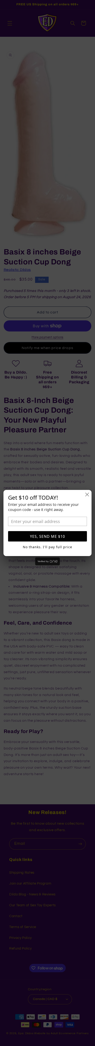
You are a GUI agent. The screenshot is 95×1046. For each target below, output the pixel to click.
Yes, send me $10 (47, 536)
